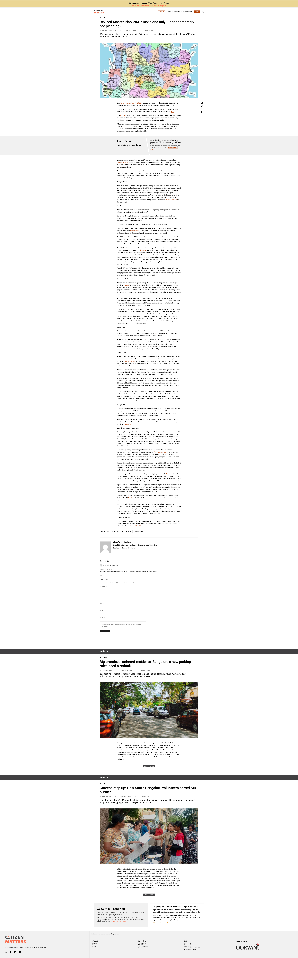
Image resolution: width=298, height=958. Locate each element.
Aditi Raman (106, 796)
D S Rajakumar (107, 670)
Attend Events (142, 945)
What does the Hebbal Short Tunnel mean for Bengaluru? (149, 6)
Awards (94, 946)
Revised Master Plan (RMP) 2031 (131, 103)
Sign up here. (116, 934)
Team (93, 945)
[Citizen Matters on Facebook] (11, 952)
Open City (140, 948)
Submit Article (187, 11)
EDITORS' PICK (116, 531)
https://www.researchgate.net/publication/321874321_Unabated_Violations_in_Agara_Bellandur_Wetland (128, 571)
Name (102, 604)
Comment (103, 586)
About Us (94, 943)
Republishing (187, 946)
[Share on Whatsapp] (201, 109)
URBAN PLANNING (138, 531)
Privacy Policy (188, 943)
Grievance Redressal (190, 949)
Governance (149, 30)
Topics (169, 11)
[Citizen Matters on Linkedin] (15, 952)
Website (102, 617)
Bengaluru (103, 18)
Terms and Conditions (190, 945)
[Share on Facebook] (201, 112)
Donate (197, 11)
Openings (94, 948)
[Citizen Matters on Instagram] (6, 952)
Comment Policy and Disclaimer (193, 948)
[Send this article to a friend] (202, 103)
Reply (101, 575)
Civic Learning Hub (143, 946)
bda (108, 531)
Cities (161, 11)
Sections (177, 11)
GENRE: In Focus (126, 531)
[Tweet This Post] (202, 106)
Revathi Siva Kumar (109, 30)
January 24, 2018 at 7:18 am (106, 569)
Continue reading (149, 766)
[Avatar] (105, 547)
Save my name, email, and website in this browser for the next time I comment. (121, 625)
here (172, 111)
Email (102, 611)
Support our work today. (119, 921)
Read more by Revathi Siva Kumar (124, 548)
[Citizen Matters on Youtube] (20, 952)
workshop (123, 115)
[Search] (203, 12)
